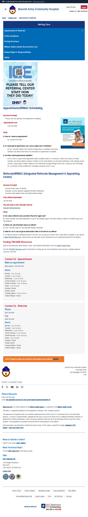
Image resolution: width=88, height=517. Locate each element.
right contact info (13, 451)
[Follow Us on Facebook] (2, 387)
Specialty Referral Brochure (11, 208)
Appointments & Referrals (14, 30)
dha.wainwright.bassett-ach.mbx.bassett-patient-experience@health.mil (28, 400)
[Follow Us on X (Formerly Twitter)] (7, 387)
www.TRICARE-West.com (13, 237)
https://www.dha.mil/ (9, 459)
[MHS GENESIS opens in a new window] (82, 11)
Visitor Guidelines (11, 36)
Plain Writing (72, 491)
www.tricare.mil (7, 407)
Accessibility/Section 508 (24, 496)
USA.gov (69, 496)
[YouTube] (12, 387)
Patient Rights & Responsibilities (17, 52)
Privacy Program (29, 491)
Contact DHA (7, 471)
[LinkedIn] (17, 387)
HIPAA (7, 57)
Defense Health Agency (37, 407)
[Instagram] (22, 387)
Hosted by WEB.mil (30, 507)
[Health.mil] (12, 476)
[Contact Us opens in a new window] (72, 11)
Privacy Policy (16, 491)
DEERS (55, 359)
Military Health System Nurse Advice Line (20, 47)
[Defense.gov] (6, 476)
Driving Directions (11, 41)
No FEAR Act (58, 496)
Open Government (59, 491)
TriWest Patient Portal (63, 246)
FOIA (49, 496)
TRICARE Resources (15, 249)
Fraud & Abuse (39, 496)
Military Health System (65, 407)
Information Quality (44, 491)
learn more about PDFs (16, 428)
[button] (39, 2)
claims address (21, 443)
